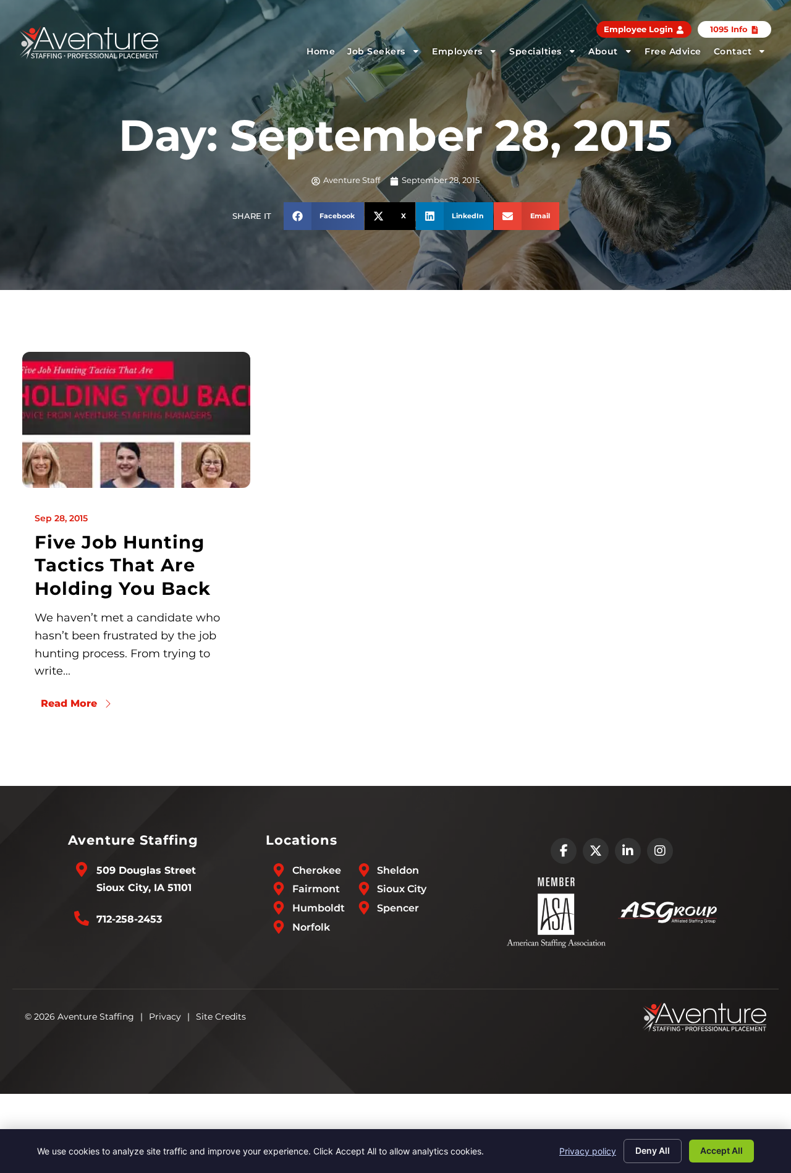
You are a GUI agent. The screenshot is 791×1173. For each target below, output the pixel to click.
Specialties (535, 51)
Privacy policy (587, 1151)
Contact (733, 51)
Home (321, 51)
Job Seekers (376, 51)
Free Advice (673, 51)
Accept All (721, 1150)
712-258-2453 (129, 919)
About (603, 51)
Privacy (165, 1016)
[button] (324, 216)
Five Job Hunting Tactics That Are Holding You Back (123, 565)
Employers (457, 51)
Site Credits (221, 1016)
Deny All (652, 1150)
